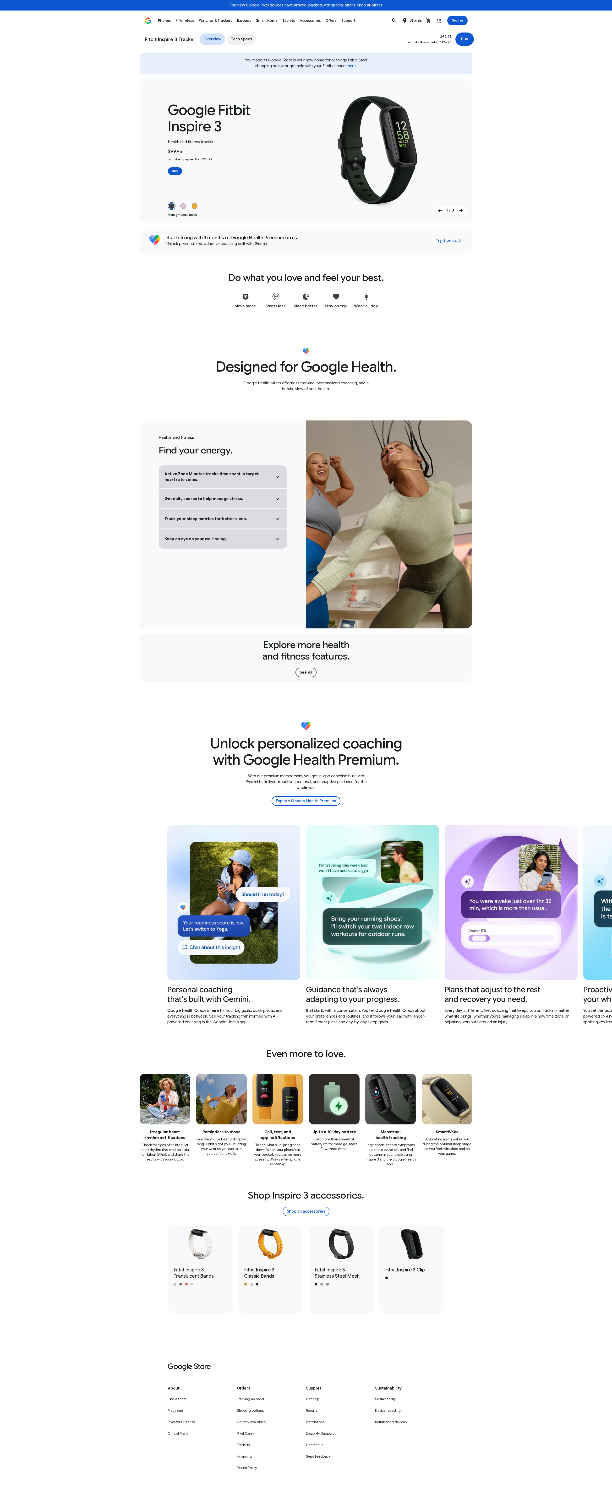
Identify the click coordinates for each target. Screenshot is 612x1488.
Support (348, 20)
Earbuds (244, 20)
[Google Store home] (148, 20)
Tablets (288, 20)
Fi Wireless (185, 20)
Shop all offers (369, 5)
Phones (164, 20)
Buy (464, 39)
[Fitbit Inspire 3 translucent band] (200, 1270)
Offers (331, 20)
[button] (394, 20)
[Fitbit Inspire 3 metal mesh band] (341, 1270)
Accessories (310, 20)
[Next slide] (461, 210)
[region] (306, 925)
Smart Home (267, 20)
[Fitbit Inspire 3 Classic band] (270, 1270)
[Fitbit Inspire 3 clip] (411, 1270)
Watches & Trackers (215, 20)
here (352, 66)
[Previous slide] (440, 210)
